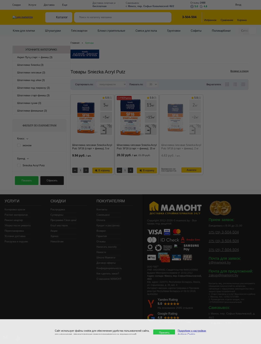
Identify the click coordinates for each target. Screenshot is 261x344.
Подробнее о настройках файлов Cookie (192, 332)
